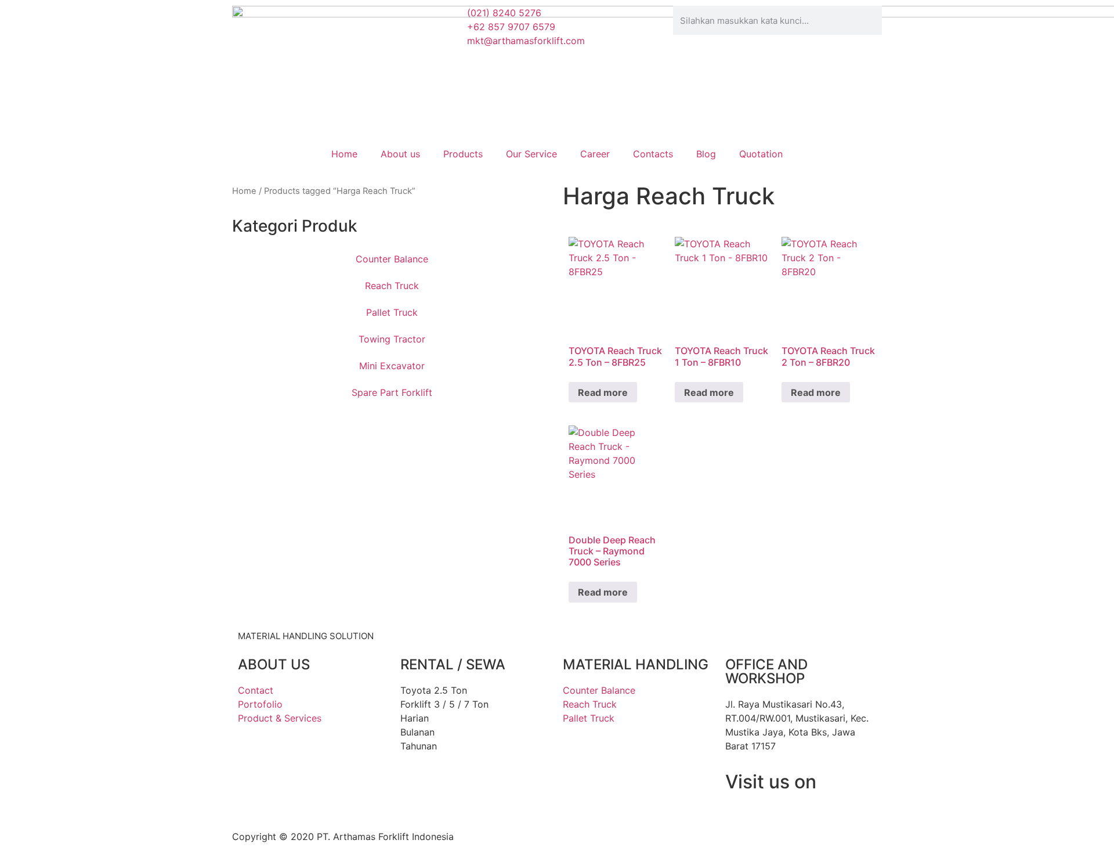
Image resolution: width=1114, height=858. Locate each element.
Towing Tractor (392, 339)
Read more (603, 392)
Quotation (761, 154)
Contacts (653, 154)
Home (344, 154)
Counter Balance (392, 259)
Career (595, 154)
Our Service (531, 154)
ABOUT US (274, 664)
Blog (706, 154)
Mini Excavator (392, 366)
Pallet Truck (392, 312)
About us (400, 154)
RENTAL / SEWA (452, 664)
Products (463, 154)
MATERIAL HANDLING (635, 664)
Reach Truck (392, 285)
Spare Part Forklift (392, 392)
